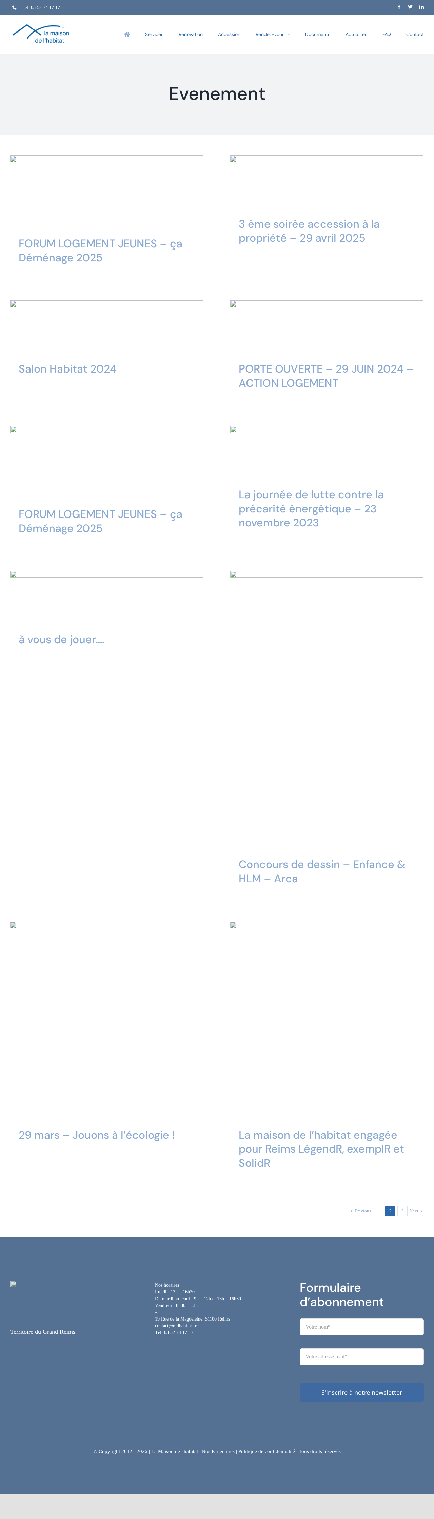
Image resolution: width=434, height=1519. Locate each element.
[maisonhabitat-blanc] (52, 1283)
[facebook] (399, 7)
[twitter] (410, 7)
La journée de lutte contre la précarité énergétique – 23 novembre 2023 (311, 508)
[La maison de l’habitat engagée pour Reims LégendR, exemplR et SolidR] (326, 1018)
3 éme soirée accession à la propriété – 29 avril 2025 (309, 231)
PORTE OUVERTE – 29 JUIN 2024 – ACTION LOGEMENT (326, 376)
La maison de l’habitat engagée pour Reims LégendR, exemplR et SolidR (321, 1149)
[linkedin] (421, 7)
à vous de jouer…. (61, 639)
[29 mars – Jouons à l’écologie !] (106, 1018)
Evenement (88, 204)
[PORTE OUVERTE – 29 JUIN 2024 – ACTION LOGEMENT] (326, 324)
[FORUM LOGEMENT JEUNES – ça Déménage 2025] (106, 189)
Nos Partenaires (218, 1451)
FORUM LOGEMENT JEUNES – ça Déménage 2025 (100, 250)
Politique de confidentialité (266, 1451)
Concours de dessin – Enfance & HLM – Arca (322, 871)
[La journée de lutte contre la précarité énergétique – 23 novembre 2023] (326, 450)
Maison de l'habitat (118, 204)
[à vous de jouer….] (106, 595)
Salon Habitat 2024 (68, 369)
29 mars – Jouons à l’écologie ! (97, 1135)
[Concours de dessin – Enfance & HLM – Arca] (326, 707)
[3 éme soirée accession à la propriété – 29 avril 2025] (326, 179)
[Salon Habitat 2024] (106, 324)
